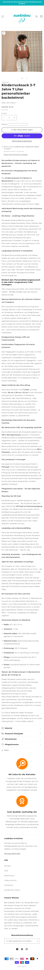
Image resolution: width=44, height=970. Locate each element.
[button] (2, 16)
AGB (6, 871)
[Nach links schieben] (17, 78)
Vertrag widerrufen (12, 853)
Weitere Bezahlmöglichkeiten (22, 141)
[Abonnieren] (37, 941)
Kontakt (7, 866)
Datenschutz (9, 876)
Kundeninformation (12, 890)
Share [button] (6, 750)
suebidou (24, 966)
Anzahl (4, 113)
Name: (4, 124)
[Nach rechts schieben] (26, 78)
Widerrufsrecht (10, 880)
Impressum (8, 885)
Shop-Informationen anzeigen (16, 154)
